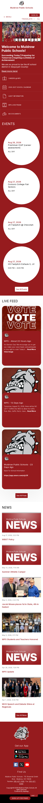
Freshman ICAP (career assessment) (19, 146)
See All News (21, 715)
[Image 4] (23, 40)
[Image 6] (29, 40)
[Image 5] (26, 40)
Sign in (34, 15)
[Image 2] (16, 40)
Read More (31, 349)
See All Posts (21, 496)
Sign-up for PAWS (20, 798)
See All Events (21, 289)
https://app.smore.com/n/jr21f (16, 475)
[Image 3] (19, 40)
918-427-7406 (19, 781)
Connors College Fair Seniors (18, 185)
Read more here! (10, 71)
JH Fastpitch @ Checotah (21, 225)
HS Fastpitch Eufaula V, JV (21, 264)
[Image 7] (32, 40)
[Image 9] (39, 40)
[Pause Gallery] (38, 36)
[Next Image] (11, 40)
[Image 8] (35, 40)
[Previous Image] (6, 40)
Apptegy (26, 791)
